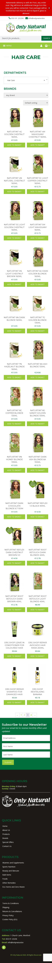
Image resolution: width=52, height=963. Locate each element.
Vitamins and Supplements (13, 862)
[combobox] (26, 80)
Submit (8, 762)
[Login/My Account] (41, 46)
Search (46, 38)
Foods (5, 879)
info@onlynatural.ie (36, 18)
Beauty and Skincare (10, 871)
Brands (5, 838)
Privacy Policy (8, 915)
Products (6, 834)
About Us (6, 830)
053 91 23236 (17, 18)
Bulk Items (6, 875)
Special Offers (8, 842)
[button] (9, 46)
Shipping (5, 907)
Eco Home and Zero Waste (13, 887)
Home (4, 826)
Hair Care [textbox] (25, 80)
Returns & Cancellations (12, 911)
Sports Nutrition (8, 867)
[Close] (49, 8)
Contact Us (6, 846)
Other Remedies (9, 883)
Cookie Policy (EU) (9, 919)
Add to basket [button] (14, 145)
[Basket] (46, 46)
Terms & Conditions (10, 903)
